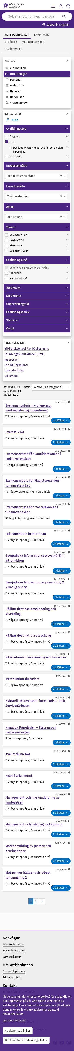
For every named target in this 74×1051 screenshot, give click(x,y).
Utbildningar (18, 74)
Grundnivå (16, 273)
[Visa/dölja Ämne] (67, 207)
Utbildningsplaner (16, 365)
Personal (15, 79)
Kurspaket (15, 156)
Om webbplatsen (14, 971)
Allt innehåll (18, 68)
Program (14, 136)
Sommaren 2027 (19, 250)
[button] (36, 176)
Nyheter (15, 91)
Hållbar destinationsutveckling (28, 636)
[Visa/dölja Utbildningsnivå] (67, 260)
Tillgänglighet (11, 977)
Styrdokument (19, 103)
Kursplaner (11, 359)
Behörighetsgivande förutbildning (29, 267)
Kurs (12, 141)
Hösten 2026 (17, 240)
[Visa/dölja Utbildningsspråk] (67, 312)
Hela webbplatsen (17, 34)
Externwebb (42, 34)
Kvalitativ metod (17, 754)
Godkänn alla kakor (17, 1030)
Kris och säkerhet (14, 950)
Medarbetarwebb (33, 42)
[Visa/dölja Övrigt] (67, 328)
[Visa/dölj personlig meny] (61, 6)
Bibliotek (11, 42)
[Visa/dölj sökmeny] (68, 6)
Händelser (17, 97)
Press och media (13, 944)
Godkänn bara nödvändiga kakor (26, 1040)
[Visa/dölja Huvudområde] (67, 186)
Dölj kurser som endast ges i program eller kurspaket (38, 149)
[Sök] (64, 16)
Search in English (57, 24)
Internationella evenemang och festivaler (35, 657)
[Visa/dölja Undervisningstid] (67, 304)
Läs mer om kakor (14, 1020)
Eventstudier (14, 432)
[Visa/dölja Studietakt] (67, 288)
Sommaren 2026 (19, 235)
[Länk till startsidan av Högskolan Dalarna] (13, 4)
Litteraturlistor (14, 370)
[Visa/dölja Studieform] (67, 296)
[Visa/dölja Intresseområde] (67, 166)
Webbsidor (17, 85)
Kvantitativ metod (18, 776)
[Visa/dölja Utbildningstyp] (67, 129)
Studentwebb (13, 49)
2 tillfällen (58, 420)
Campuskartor (12, 957)
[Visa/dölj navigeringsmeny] (53, 6)
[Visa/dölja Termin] (67, 227)
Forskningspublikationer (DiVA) (24, 354)
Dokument (11, 376)
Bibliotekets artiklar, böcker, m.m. (26, 348)
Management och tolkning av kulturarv (33, 824)
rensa (14, 119)
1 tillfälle (59, 469)
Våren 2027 (16, 245)
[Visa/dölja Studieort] (67, 320)
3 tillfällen (58, 624)
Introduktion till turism (22, 679)
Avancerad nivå (18, 278)
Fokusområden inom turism (25, 534)
